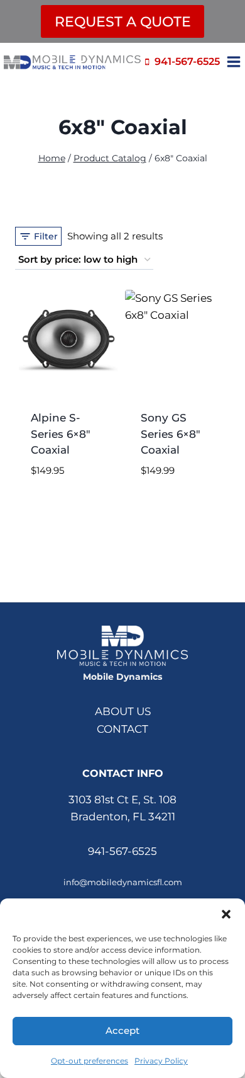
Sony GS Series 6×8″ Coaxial (170, 433)
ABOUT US (123, 711)
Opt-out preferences (89, 1060)
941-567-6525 (122, 851)
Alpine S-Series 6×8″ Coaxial (60, 433)
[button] (226, 914)
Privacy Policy (161, 1060)
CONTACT (122, 729)
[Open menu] (235, 61)
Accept (122, 1030)
